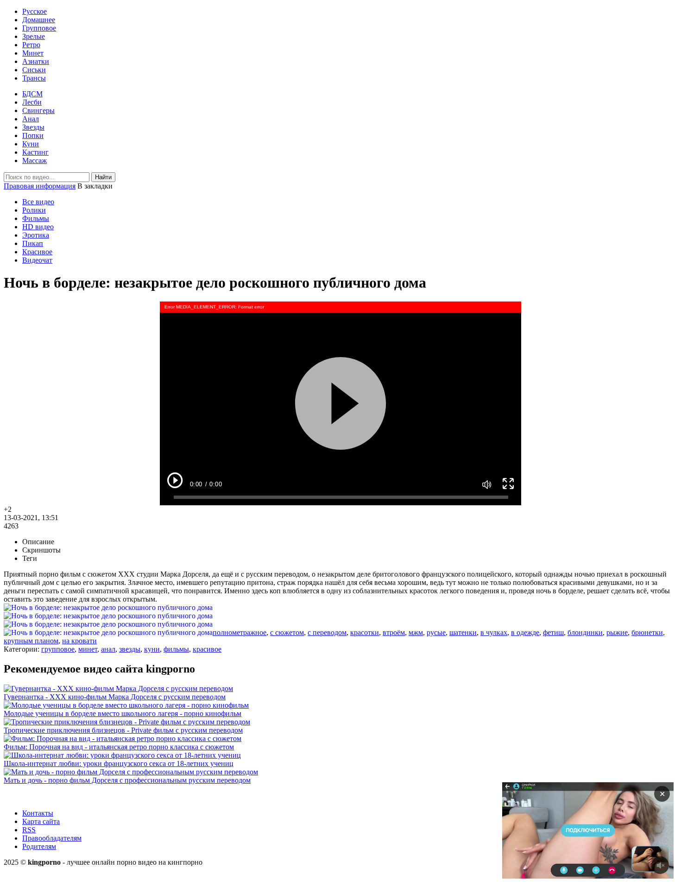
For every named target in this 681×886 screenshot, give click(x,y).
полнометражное (239, 632)
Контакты (37, 813)
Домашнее (38, 20)
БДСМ (32, 94)
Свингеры (38, 110)
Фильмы (35, 218)
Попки (33, 135)
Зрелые (33, 36)
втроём (394, 632)
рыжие (617, 632)
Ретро (31, 45)
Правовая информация (40, 186)
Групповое (39, 28)
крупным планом (31, 641)
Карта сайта (41, 821)
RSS (29, 830)
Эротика (35, 235)
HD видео (38, 227)
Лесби (32, 102)
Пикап (32, 243)
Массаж (34, 160)
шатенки (463, 632)
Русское (34, 11)
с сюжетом (287, 632)
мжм (416, 632)
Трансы (34, 78)
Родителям (39, 846)
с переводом (327, 632)
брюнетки (647, 632)
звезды (129, 649)
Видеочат (37, 260)
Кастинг (35, 152)
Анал (30, 119)
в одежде (525, 632)
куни (152, 649)
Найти (103, 177)
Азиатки (35, 61)
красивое (207, 649)
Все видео (38, 202)
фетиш (553, 632)
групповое (58, 649)
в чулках (493, 632)
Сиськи (34, 70)
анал (108, 649)
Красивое (37, 252)
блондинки (585, 632)
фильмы (176, 649)
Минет (33, 53)
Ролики (34, 210)
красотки (364, 632)
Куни (30, 144)
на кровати (79, 641)
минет (87, 649)
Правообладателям (52, 838)
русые (436, 632)
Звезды (33, 127)
